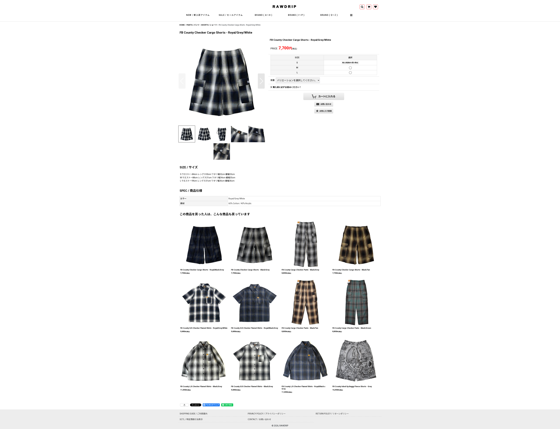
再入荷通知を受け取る (350, 63)
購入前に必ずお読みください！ (287, 87)
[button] (351, 15)
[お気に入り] (375, 7)
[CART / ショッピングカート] (368, 7)
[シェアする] (184, 405)
